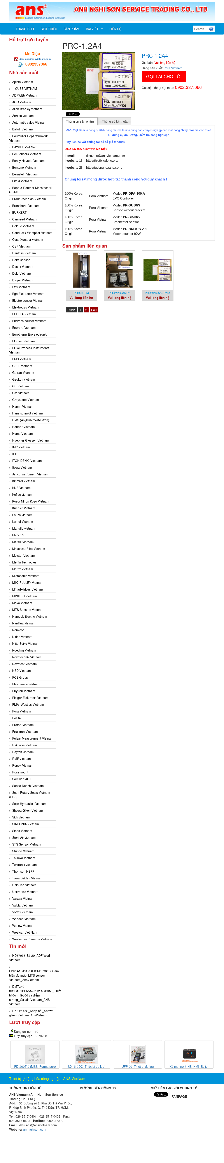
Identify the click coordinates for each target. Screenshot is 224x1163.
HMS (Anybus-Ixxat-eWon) (30, 420)
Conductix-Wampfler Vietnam (32, 233)
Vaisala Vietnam (23, 898)
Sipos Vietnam (22, 830)
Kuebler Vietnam (23, 508)
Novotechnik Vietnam (27, 657)
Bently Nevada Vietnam (28, 160)
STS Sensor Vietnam (26, 844)
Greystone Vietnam (25, 399)
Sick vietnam (21, 817)
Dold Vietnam (21, 273)
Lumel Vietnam (22, 521)
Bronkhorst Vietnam (26, 205)
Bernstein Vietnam (25, 174)
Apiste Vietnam (22, 82)
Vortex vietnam (22, 912)
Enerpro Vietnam (24, 327)
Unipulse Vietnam (24, 885)
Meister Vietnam (23, 555)
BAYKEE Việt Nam (24, 147)
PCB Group (20, 677)
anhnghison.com (34, 1129)
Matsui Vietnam (23, 542)
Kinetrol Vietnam (23, 481)
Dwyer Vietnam (22, 280)
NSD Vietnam (21, 670)
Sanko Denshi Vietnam (28, 785)
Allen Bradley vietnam (27, 109)
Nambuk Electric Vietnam (29, 616)
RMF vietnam (21, 758)
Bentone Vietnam (24, 167)
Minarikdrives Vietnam (27, 589)
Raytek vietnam (23, 752)
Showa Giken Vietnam (27, 810)
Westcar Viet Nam (24, 932)
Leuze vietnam (22, 515)
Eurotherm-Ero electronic (29, 334)
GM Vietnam (21, 393)
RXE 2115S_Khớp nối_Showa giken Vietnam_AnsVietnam (31, 1013)
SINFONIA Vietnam (25, 824)
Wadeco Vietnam (24, 919)
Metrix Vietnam (22, 569)
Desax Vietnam (22, 266)
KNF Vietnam (21, 487)
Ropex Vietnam (22, 765)
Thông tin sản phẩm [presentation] (80, 121)
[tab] (80, 121)
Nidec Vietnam (22, 636)
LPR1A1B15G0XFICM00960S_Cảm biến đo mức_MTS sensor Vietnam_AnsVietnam (34, 975)
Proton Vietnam (23, 725)
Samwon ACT (21, 779)
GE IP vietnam (22, 366)
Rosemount (20, 772)
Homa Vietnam (22, 433)
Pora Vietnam (21, 711)
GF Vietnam (20, 386)
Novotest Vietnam (24, 664)
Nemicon (18, 630)
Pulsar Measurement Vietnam (32, 738)
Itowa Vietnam (22, 467)
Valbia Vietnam (22, 905)
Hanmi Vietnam (22, 406)
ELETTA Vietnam (24, 314)
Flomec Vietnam (23, 341)
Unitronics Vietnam (25, 891)
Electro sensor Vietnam (28, 300)
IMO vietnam (21, 447)
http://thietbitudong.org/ (102, 160)
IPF (14, 454)
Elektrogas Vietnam (25, 307)
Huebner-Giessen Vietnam (30, 440)
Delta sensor (21, 260)
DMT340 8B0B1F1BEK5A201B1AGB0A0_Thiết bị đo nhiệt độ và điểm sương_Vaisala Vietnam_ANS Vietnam (35, 995)
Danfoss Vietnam (24, 253)
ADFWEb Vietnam (24, 95)
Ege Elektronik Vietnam (28, 293)
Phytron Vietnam (23, 691)
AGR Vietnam (21, 102)
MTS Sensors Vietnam (27, 609)
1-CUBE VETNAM (24, 88)
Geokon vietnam (23, 379)
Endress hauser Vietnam (29, 321)
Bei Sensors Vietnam (26, 154)
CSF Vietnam (21, 246)
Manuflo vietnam (23, 528)
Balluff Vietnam (22, 129)
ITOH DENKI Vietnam (27, 460)
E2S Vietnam (21, 287)
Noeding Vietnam (24, 650)
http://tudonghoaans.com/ (104, 167)
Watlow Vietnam (23, 925)
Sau (94, 310)
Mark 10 (18, 535)
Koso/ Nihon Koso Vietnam (30, 501)
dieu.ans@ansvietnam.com (35, 59)
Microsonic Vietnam (25, 576)
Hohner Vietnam (23, 427)
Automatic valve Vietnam (29, 122)
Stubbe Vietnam (23, 851)
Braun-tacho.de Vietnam (29, 199)
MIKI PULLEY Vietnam (27, 582)
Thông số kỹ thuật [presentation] (115, 121)
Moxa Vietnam (22, 603)
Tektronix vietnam (24, 864)
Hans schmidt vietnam (27, 413)
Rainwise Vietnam (24, 745)
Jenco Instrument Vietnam (30, 474)
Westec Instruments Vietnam (32, 939)
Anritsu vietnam (23, 115)
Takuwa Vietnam (23, 858)
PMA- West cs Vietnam (28, 704)
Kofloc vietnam (22, 494)
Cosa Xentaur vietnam (27, 239)
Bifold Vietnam (22, 181)
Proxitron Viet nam (25, 731)
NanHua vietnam (23, 623)
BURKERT (19, 212)
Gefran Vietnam (23, 372)
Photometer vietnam (26, 684)
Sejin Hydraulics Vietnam (29, 803)
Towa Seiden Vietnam (27, 878)
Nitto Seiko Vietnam (25, 643)
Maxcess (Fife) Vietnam (28, 548)
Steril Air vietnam (24, 837)
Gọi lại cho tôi (164, 76)
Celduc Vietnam (23, 226)
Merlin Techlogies (24, 562)
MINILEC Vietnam (24, 596)
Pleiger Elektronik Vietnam (30, 697)
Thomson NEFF (23, 871)
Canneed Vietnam (24, 219)
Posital (16, 718)
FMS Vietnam (21, 359)
